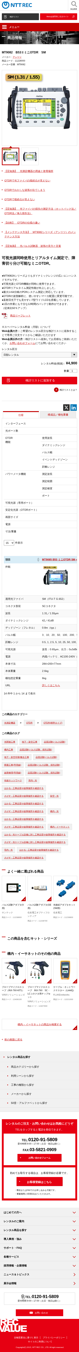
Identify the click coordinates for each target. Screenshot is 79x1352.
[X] (66, 407)
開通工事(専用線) (12, 765)
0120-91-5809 (42, 1139)
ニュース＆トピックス (16, 1274)
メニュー (14, 26)
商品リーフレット (20, 315)
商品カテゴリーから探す (25, 1066)
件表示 (19, 542)
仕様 (21, 415)
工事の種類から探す (22, 1084)
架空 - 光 (54, 796)
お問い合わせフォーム (22, 343)
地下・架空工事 (29, 742)
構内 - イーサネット (60, 827)
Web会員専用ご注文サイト (57, 17)
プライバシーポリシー (54, 1337)
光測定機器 (9, 723)
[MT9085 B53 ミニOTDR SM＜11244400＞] (56, 591)
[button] (38, 559)
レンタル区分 (9, 349)
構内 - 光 (54, 811)
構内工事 (8, 749)
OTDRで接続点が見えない (19, 199)
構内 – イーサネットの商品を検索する (40, 1024)
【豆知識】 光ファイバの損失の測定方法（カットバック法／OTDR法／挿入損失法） (40, 211)
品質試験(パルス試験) (54, 742)
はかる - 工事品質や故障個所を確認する (24, 788)
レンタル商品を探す (18, 1056)
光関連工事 (9, 742)
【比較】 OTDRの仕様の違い (22, 222)
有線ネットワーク (13, 780)
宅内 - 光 (8, 850)
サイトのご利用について (40, 1341)
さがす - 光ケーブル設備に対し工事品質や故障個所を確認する (35, 842)
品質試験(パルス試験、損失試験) (36, 749)
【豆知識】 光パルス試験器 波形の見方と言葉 (32, 245)
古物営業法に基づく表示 (26, 1337)
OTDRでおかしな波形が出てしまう (24, 189)
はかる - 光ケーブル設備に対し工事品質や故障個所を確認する (35, 834)
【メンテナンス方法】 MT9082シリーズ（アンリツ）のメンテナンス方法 (40, 234)
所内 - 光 (32, 780)
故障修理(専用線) (12, 772)
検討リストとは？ (68, 390)
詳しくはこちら (51, 685)
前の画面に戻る (13, 1039)
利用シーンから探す (22, 1075)
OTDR (29, 723)
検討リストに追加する (40, 380)
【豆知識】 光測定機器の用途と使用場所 (28, 171)
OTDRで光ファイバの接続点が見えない (27, 180)
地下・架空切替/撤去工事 (16, 757)
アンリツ (17, 57)
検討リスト (14, 17)
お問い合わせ (41, 1313)
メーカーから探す (21, 1093)
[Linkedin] (73, 407)
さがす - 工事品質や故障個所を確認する (24, 796)
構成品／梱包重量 (58, 414)
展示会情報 (10, 1283)
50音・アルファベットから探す (29, 1102)
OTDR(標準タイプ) (53, 723)
